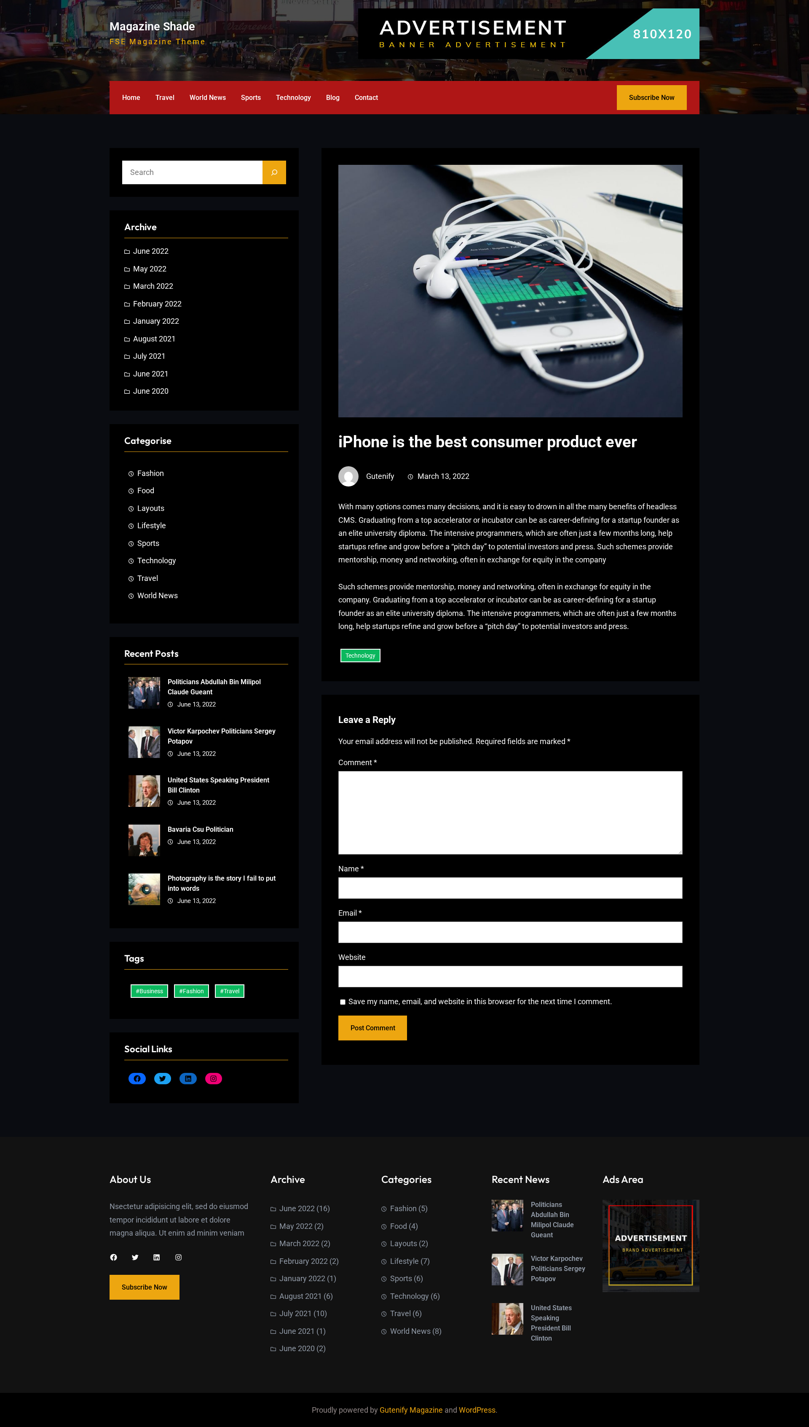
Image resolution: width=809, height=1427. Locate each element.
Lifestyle (151, 525)
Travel (147, 578)
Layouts (150, 508)
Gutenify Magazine (412, 1410)
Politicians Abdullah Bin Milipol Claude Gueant (214, 687)
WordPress (477, 1410)
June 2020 (151, 391)
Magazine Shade (152, 26)
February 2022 (157, 303)
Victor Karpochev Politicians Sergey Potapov (222, 736)
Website (352, 957)
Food (145, 490)
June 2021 (151, 373)
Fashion (150, 473)
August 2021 (154, 338)
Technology (156, 560)
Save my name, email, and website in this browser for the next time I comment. (480, 1001)
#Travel (229, 991)
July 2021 (149, 356)
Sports (148, 543)
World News (157, 595)
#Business (149, 991)
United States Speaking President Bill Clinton (218, 785)
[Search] (274, 172)
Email (350, 912)
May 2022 (149, 268)
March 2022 (153, 286)
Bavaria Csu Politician (200, 829)
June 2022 (151, 251)
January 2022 (156, 321)
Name (351, 868)
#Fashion (191, 991)
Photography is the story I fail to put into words (222, 883)
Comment (357, 762)
